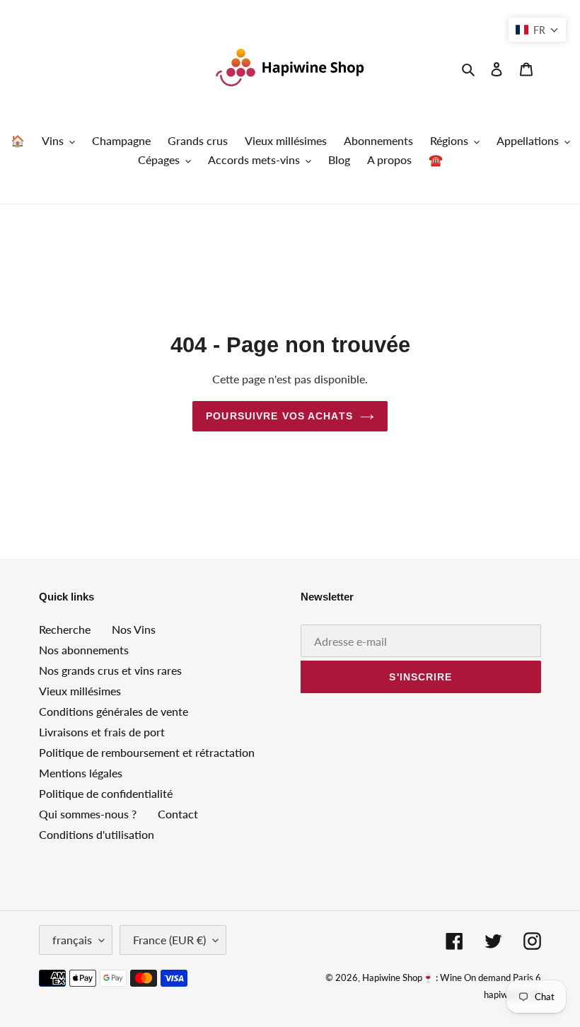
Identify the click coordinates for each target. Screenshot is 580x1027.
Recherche (65, 629)
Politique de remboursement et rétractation (147, 752)
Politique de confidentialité (106, 793)
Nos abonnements (84, 649)
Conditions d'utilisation (96, 834)
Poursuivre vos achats (279, 416)
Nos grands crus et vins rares (110, 670)
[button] (537, 30)
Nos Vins (134, 629)
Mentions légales (80, 772)
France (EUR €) (169, 939)
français (72, 939)
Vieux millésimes (80, 690)
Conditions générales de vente (113, 711)
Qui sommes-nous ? (88, 813)
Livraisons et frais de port (102, 731)
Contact (178, 813)
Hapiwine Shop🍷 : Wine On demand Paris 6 (451, 977)
